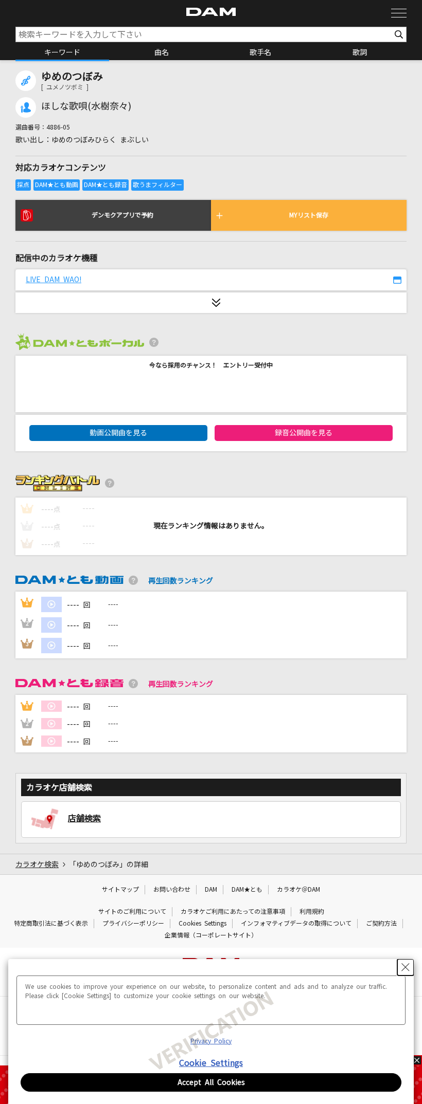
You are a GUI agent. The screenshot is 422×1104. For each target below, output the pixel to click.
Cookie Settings (211, 1063)
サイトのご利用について (132, 912)
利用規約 (312, 912)
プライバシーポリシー (133, 924)
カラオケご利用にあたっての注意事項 (233, 912)
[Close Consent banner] (405, 967)
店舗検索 (84, 818)
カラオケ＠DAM (298, 890)
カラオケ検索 (37, 864)
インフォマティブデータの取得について (296, 924)
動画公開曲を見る (118, 432)
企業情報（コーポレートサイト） (211, 935)
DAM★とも (247, 890)
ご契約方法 (381, 924)
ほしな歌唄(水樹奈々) (86, 106)
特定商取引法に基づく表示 (51, 924)
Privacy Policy (211, 1041)
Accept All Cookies (211, 1082)
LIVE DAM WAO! (53, 279)
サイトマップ (120, 890)
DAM (211, 890)
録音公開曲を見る (303, 432)
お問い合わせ (171, 890)
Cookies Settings (202, 924)
